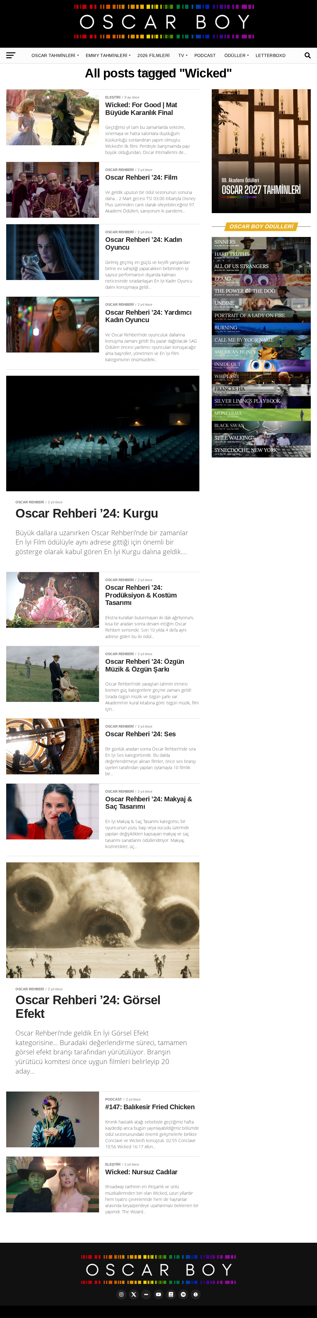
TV (181, 55)
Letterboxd (270, 55)
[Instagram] (121, 1294)
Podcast (205, 55)
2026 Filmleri (153, 55)
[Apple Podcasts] (196, 1294)
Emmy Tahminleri (107, 55)
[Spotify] (183, 1294)
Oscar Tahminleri (54, 55)
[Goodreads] (171, 1294)
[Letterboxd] (146, 1294)
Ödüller (234, 55)
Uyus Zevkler (159, 71)
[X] (134, 1294)
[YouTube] (158, 1294)
